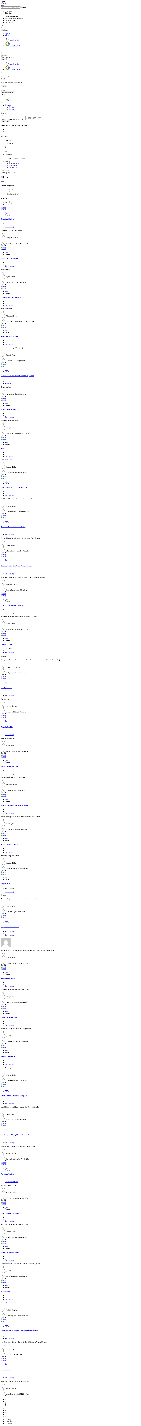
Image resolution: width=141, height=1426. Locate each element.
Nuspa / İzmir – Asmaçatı (9, 409)
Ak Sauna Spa (6, 1291)
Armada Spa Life (7, 727)
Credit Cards (9, 190)
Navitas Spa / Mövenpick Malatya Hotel (15, 1135)
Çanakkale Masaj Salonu (9, 1017)
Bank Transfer (10, 192)
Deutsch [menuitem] (9, 1423)
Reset (2, 181)
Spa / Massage (9, 227)
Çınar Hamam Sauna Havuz (11, 297)
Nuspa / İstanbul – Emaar (10, 927)
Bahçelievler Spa (6, 644)
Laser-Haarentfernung (12, 1182)
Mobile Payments (11, 194)
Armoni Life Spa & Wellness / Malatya (14, 805)
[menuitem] (9, 105)
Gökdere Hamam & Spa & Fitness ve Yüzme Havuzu (19, 1331)
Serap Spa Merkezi (7, 219)
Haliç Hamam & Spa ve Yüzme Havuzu (14, 487)
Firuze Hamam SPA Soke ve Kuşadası (14, 1096)
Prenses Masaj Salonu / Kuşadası (12, 605)
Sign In (7, 34)
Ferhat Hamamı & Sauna (10, 1252)
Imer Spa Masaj (6, 1370)
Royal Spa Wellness (7, 1174)
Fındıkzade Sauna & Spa (9, 1056)
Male (7, 202)
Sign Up (7, 35)
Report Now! (5, 121)
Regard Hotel (5, 884)
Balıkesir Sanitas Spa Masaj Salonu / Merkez (16, 566)
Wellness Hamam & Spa (9, 766)
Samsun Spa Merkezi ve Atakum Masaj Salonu (17, 376)
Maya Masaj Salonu (8, 978)
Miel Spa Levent (6, 688)
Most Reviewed (14, 163)
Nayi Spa (4, 448)
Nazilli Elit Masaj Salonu (9, 258)
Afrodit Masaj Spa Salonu (10, 1213)
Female (7, 204)
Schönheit (8, 383)
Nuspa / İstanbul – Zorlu (9, 844)
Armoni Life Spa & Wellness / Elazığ (13, 527)
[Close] (1, 115)
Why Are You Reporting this (13, 119)
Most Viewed (13, 165)
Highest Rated (13, 167)
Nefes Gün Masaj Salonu (9, 336)
